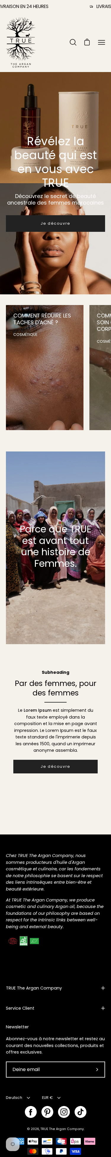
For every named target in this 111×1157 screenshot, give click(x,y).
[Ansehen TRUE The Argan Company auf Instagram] (64, 1112)
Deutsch (14, 1097)
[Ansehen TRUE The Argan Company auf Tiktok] (80, 1112)
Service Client (20, 1008)
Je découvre (55, 223)
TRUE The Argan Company (34, 988)
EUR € (47, 1097)
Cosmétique (25, 334)
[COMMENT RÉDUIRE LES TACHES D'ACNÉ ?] (44, 367)
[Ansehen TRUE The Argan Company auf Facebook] (31, 1112)
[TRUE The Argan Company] (21, 42)
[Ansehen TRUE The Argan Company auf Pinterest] (47, 1112)
